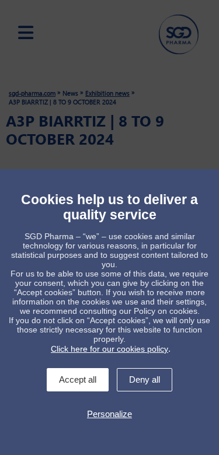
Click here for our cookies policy (109, 349)
